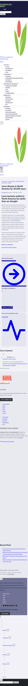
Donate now (7, 376)
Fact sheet (5, 420)
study (12, 210)
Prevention (8, 97)
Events (4, 411)
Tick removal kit (9, 68)
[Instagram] (5, 383)
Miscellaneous (4, 182)
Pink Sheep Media (10, 574)
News (5, 9)
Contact (4, 413)
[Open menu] (1, 171)
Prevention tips (9, 102)
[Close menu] (0, 616)
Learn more (20, 437)
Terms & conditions (4, 570)
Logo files (17, 570)
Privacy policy (11, 570)
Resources (8, 108)
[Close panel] (1, 579)
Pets (6, 104)
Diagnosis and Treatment (7, 645)
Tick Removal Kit (8, 632)
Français (2, 61)
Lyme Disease (13, 247)
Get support (8, 110)
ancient (3, 247)
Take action (7, 378)
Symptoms (7, 87)
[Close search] (1, 680)
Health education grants (11, 114)
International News (11, 181)
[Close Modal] (2, 290)
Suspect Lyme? (8, 674)
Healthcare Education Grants (10, 667)
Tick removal (8, 70)
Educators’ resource (10, 112)
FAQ (4, 424)
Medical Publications (20, 181)
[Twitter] (3, 383)
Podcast (7, 119)
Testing (7, 91)
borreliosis (7, 247)
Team (4, 407)
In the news (5, 418)
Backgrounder (6, 422)
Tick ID (6, 72)
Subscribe (4, 627)
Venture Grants (9, 117)
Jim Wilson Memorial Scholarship (13, 115)
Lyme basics (8, 76)
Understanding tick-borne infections (14, 78)
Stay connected (6, 399)
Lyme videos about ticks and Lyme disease (13, 672)
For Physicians (4, 181)
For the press (5, 417)
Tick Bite (7, 66)
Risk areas (8, 100)
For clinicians (8, 81)
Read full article (7, 244)
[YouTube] (7, 383)
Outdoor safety (9, 99)
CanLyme (5, 192)
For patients (8, 79)
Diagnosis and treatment (11, 85)
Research (9, 182)
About (4, 405)
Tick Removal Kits (5, 4)
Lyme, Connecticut (15, 218)
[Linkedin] (9, 383)
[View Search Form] (1, 168)
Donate (2, 6)
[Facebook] (1, 383)
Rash (6, 89)
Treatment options (9, 93)
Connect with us (6, 404)
